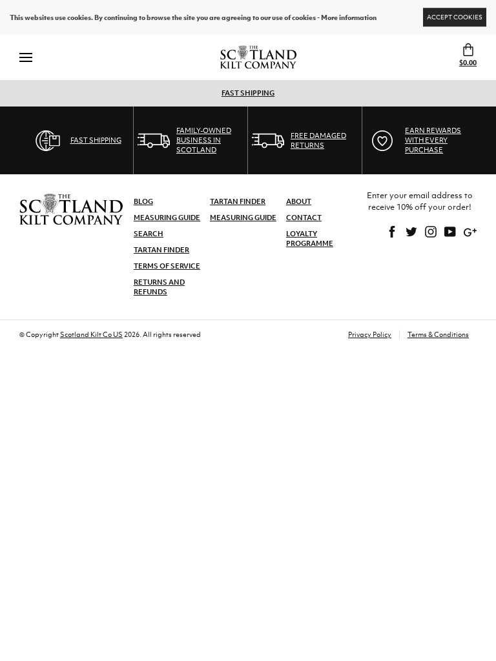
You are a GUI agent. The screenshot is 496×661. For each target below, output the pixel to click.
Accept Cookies (454, 17)
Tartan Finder (161, 250)
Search (148, 234)
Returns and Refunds (159, 287)
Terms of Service (167, 266)
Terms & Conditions (438, 334)
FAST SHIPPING (248, 93)
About (298, 201)
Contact (304, 217)
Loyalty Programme (309, 239)
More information (349, 17)
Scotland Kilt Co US (91, 334)
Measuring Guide (167, 217)
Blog (143, 201)
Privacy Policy (369, 334)
